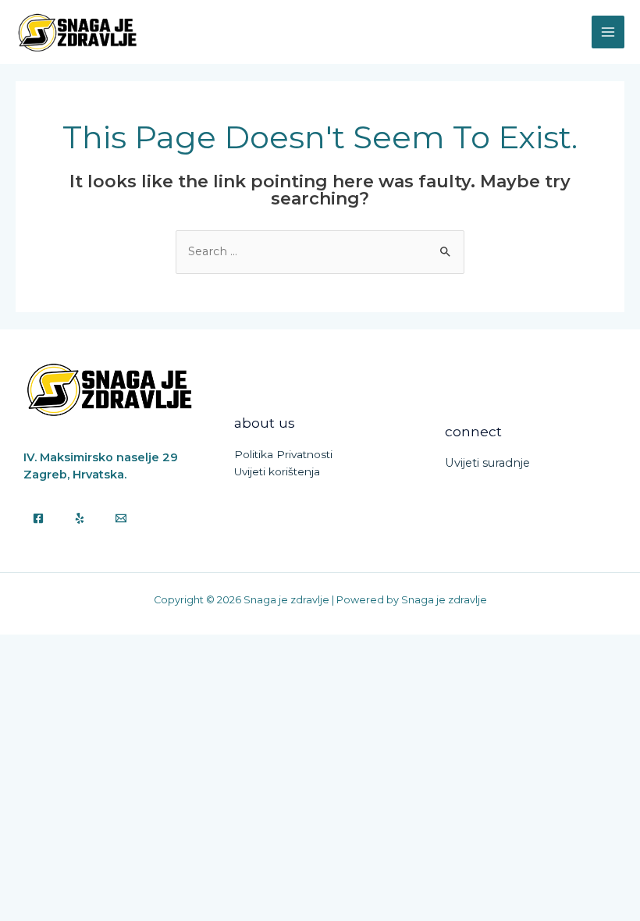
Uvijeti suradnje (487, 463)
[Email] (121, 518)
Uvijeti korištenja (277, 471)
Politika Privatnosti (283, 454)
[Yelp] (79, 518)
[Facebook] (38, 518)
